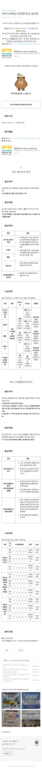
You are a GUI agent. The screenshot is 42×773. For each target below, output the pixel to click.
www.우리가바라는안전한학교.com (26, 44)
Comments (6, 732)
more (38, 690)
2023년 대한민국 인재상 (10, 672)
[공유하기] (10, 650)
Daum (20, 766)
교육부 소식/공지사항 (9, 11)
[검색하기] (39, 2)
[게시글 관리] (13, 650)
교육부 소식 (6, 660)
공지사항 (14, 660)
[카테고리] (2, 2)
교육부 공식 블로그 (10, 741)
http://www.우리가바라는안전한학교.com (24, 138)
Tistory (32, 766)
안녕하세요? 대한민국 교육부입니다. (14, 749)
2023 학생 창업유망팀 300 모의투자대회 (14, 669)
